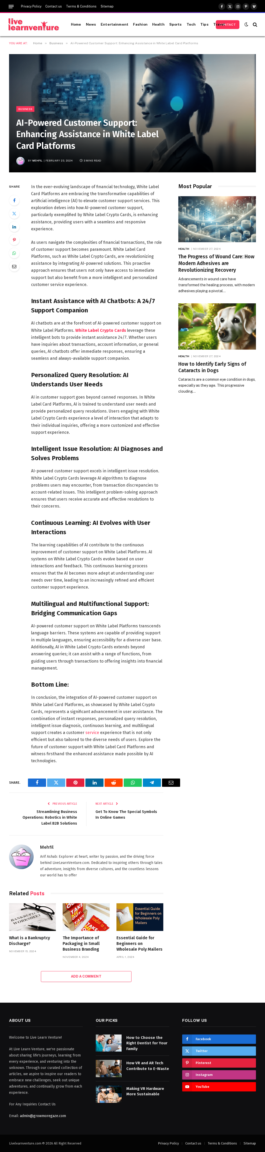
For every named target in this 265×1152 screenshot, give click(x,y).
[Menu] (11, 6)
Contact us (53, 6)
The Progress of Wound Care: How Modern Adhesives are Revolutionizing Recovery (216, 263)
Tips (204, 24)
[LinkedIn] (14, 227)
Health (158, 24)
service (91, 732)
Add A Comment (86, 976)
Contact (227, 24)
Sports (175, 24)
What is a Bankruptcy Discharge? (29, 940)
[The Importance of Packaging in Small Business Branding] (86, 917)
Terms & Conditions (81, 6)
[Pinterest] (14, 240)
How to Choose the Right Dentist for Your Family (146, 1043)
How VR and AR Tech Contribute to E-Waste (147, 1066)
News (91, 24)
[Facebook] (14, 200)
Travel (219, 24)
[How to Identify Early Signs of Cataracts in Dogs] (217, 326)
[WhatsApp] (14, 253)
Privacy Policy (31, 6)
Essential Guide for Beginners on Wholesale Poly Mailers (139, 943)
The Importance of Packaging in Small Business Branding (81, 943)
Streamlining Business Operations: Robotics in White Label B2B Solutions (50, 817)
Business (25, 109)
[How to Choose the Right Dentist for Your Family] (109, 1043)
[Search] (254, 24)
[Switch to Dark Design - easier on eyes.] (246, 24)
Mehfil (37, 160)
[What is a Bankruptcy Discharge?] (32, 917)
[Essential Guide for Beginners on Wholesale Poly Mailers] (139, 917)
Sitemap (107, 6)
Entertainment (114, 24)
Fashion (140, 24)
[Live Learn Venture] (34, 25)
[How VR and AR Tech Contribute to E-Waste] (109, 1068)
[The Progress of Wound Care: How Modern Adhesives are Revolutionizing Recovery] (217, 219)
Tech (191, 24)
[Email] (14, 266)
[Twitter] (14, 213)
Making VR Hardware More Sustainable (145, 1091)
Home (76, 24)
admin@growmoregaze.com (43, 1116)
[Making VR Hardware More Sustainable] (109, 1094)
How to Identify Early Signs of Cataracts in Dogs (212, 367)
